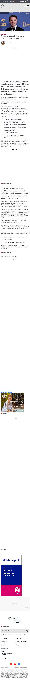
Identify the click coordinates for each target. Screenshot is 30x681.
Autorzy (3, 645)
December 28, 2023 (20, 242)
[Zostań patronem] (11, 663)
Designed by (3, 667)
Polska (4, 413)
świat (4, 550)
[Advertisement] (15, 64)
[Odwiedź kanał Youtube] (15, 663)
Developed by (16, 667)
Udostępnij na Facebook (6, 392)
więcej (27, 607)
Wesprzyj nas (5, 648)
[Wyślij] (27, 630)
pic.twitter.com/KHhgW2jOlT (11, 132)
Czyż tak (18, 638)
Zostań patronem (23, 1)
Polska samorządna (22, 641)
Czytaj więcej (22, 634)
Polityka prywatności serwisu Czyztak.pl (7, 653)
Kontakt (3, 658)
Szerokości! (4, 638)
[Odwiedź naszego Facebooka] (19, 663)
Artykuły (3, 641)
